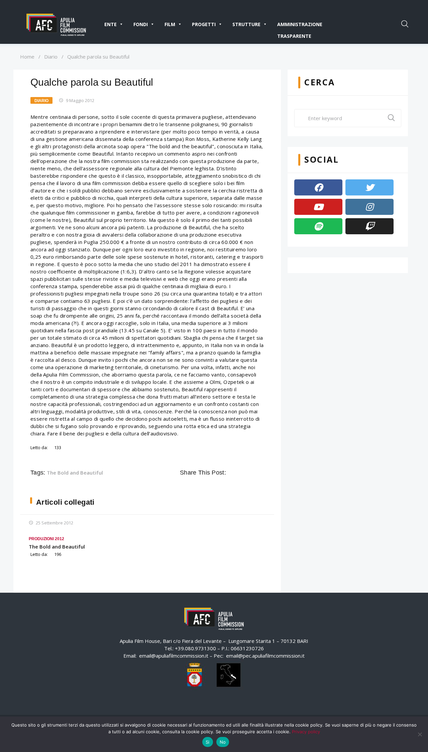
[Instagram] (369, 207)
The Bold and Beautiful (75, 472)
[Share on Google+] (251, 472)
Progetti (204, 24)
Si (208, 742)
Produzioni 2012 (46, 538)
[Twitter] (369, 187)
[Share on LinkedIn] (260, 472)
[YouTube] (318, 207)
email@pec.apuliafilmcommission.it (265, 655)
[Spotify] (318, 226)
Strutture (246, 24)
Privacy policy (306, 731)
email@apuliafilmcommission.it (173, 655)
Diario (51, 56)
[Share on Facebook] (232, 472)
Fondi (140, 24)
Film (170, 24)
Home (27, 56)
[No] (419, 734)
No (223, 742)
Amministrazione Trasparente (299, 25)
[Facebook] (318, 187)
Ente (110, 24)
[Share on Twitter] (241, 472)
